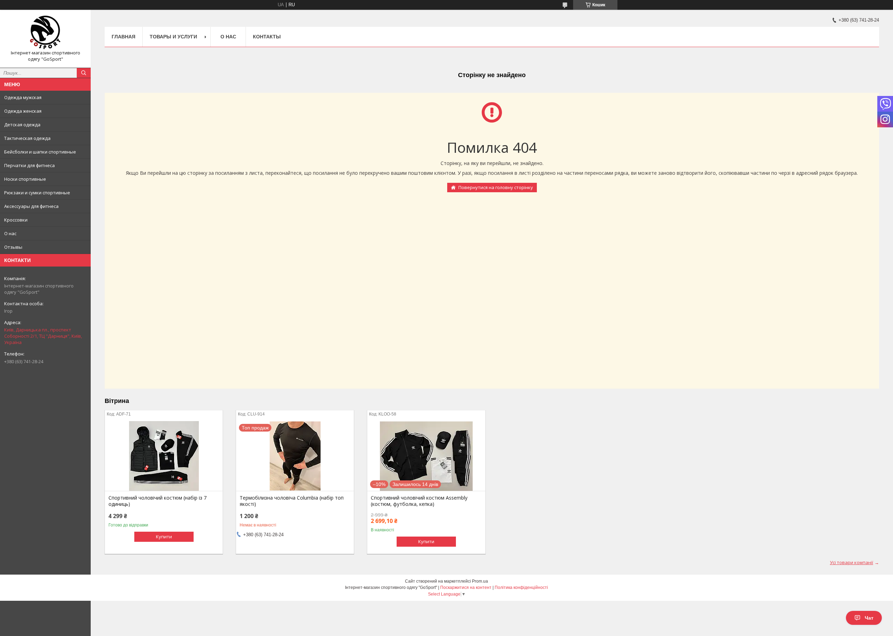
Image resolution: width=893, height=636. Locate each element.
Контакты (267, 36)
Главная (123, 36)
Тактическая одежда (27, 138)
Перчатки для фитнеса (29, 165)
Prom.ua (480, 581)
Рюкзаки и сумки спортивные (37, 192)
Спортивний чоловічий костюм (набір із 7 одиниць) (157, 501)
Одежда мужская (23, 97)
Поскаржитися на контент (465, 587)
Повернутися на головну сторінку (495, 187)
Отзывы (13, 247)
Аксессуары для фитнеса (31, 206)
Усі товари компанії (851, 562)
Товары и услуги (173, 36)
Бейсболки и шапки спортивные (40, 152)
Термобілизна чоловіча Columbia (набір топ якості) (292, 501)
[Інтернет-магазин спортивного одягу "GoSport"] (45, 32)
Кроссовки (16, 220)
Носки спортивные (25, 179)
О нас (10, 233)
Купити (164, 536)
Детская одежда (22, 124)
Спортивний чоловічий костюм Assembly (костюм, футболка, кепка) (419, 501)
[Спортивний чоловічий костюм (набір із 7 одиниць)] (164, 456)
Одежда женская (23, 111)
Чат (869, 618)
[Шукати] (84, 73)
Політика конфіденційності (521, 587)
